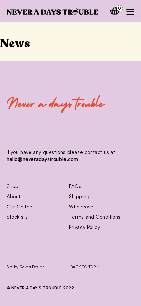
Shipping (79, 196)
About (14, 196)
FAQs (75, 186)
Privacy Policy (84, 227)
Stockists (17, 217)
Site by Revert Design (26, 266)
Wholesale (81, 207)
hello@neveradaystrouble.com (42, 159)
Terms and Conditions (95, 217)
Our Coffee (20, 207)
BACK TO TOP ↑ (85, 266)
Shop (12, 186)
